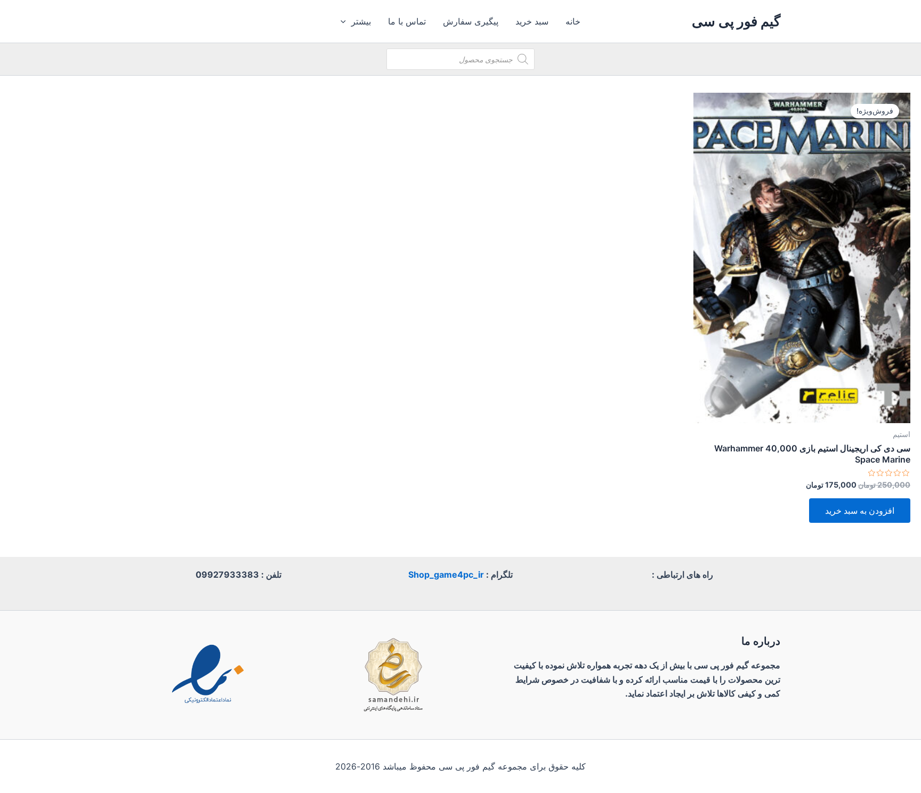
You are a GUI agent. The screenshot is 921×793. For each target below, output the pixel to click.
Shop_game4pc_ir (446, 574)
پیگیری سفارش (470, 21)
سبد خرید (531, 21)
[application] (346, 21)
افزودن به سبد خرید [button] (859, 510)
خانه (572, 21)
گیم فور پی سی (736, 21)
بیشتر (361, 21)
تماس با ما (407, 21)
